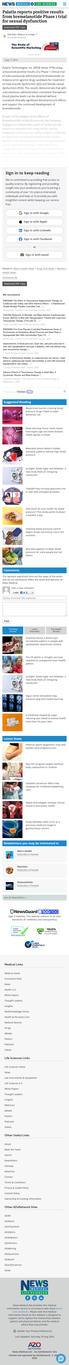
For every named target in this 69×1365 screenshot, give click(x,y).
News (7, 984)
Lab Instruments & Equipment (20, 1077)
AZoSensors (10, 1243)
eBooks (8, 1033)
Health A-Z (10, 989)
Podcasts (9, 1044)
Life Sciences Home (14, 1066)
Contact (8, 1176)
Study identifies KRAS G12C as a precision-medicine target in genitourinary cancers (43, 825)
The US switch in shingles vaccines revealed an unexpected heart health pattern (46, 660)
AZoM (7, 1215)
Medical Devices (13, 1022)
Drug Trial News (45, 268)
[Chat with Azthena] (61, 1358)
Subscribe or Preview (28, 854)
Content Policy (12, 1193)
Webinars (9, 1105)
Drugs (7, 1027)
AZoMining (10, 1248)
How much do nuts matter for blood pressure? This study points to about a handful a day (45, 512)
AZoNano (9, 1221)
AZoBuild (9, 1259)
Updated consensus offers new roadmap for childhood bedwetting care (44, 786)
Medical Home (12, 973)
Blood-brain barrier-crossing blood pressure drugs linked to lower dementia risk (44, 411)
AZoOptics (9, 1232)
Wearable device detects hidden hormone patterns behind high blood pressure (46, 451)
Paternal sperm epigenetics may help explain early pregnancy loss (46, 746)
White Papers (11, 995)
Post (6, 621)
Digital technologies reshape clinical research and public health (45, 804)
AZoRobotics (11, 1237)
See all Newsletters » (15, 897)
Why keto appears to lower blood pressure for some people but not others (44, 552)
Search (8, 1155)
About (7, 1144)
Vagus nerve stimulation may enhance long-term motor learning (44, 697)
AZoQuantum (11, 1253)
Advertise (9, 1171)
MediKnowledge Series (16, 1011)
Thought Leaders (13, 1000)
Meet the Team (12, 1149)
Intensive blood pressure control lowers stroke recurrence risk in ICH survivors (45, 532)
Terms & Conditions (15, 1182)
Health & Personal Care (16, 1017)
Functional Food (13, 978)
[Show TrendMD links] (64, 391)
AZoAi (7, 1270)
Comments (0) (9, 277)
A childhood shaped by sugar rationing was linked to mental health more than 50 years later (46, 718)
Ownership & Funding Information (22, 1198)
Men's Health (24, 851)
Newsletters (10, 1160)
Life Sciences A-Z (13, 1083)
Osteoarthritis (25, 882)
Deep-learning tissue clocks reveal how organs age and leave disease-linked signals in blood (44, 431)
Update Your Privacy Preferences (34, 1331)
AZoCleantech (11, 1226)
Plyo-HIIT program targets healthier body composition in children (45, 765)
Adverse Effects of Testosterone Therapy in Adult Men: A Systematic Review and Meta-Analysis (29, 373)
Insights (8, 1006)
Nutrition (22, 866)
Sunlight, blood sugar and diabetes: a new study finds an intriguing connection (46, 471)
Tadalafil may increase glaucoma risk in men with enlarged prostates (45, 490)
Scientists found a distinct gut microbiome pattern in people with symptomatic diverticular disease (44, 641)
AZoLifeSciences (13, 1264)
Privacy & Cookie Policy (16, 1187)
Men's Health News (24, 268)
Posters (8, 1038)
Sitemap (8, 1165)
